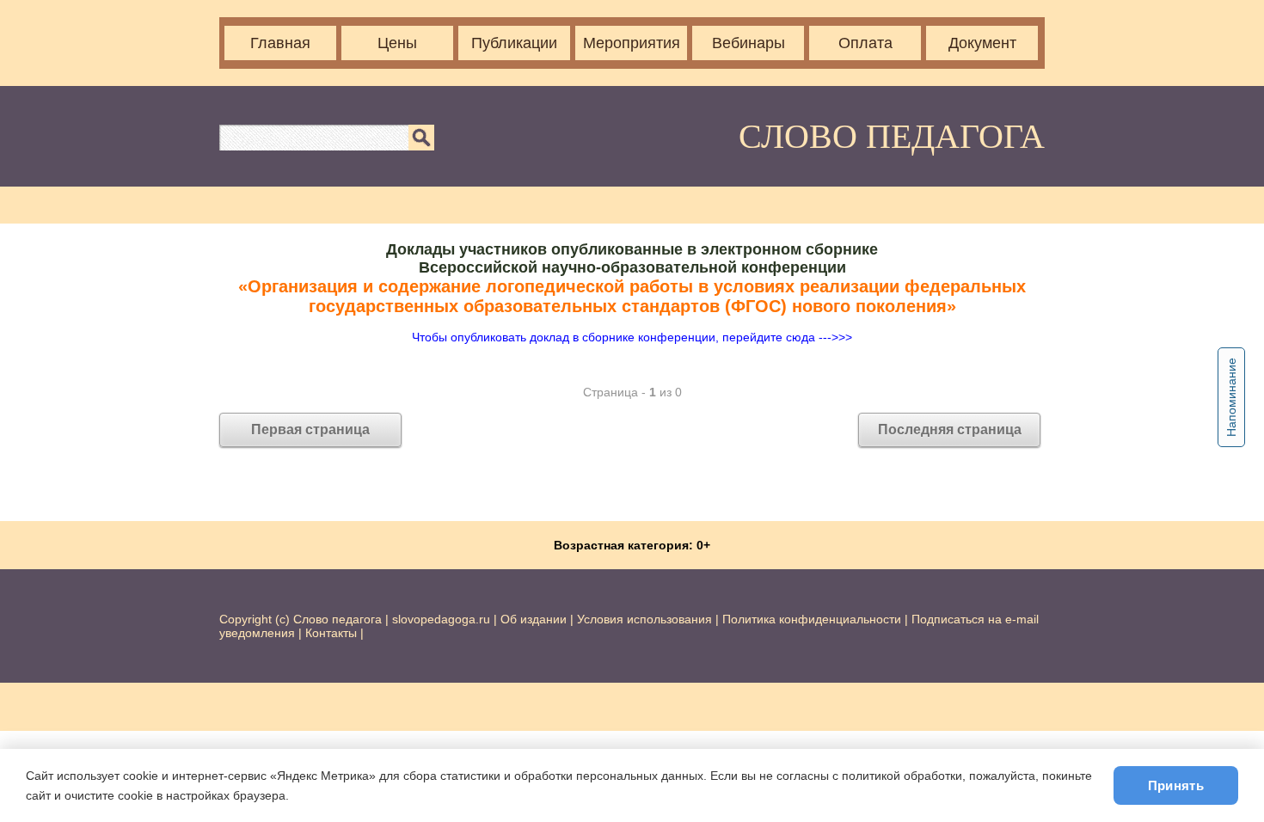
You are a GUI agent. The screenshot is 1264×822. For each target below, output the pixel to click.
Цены (397, 43)
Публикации (514, 43)
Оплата (865, 43)
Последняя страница (950, 429)
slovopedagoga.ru (443, 619)
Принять (1176, 785)
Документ (982, 43)
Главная (280, 43)
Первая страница (310, 429)
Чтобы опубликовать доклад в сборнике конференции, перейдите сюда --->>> (632, 337)
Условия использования (644, 619)
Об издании (533, 619)
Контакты (331, 633)
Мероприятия (631, 43)
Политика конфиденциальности (811, 619)
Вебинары (748, 43)
